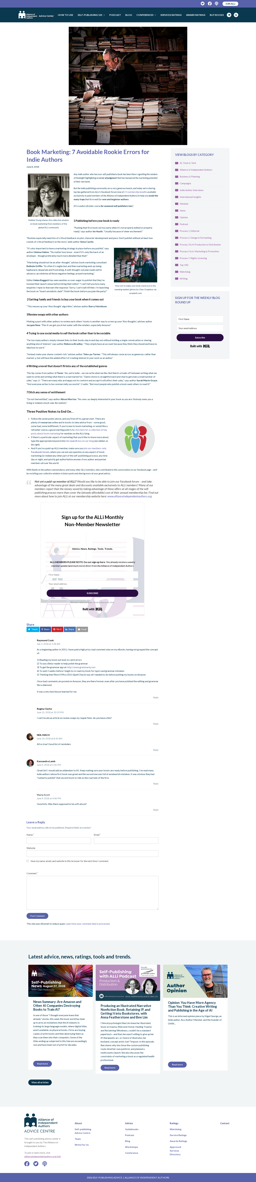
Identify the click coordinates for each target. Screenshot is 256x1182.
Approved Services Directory (175, 1150)
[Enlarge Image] (128, 86)
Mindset (184, 203)
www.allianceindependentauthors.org (129, 496)
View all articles (40, 1082)
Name (30, 834)
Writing (184, 278)
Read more (42, 1063)
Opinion (184, 217)
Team (78, 1138)
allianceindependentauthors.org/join (42, 1156)
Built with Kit (92, 609)
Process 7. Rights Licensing (193, 258)
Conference (131, 1152)
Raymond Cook (45, 640)
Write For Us (82, 1144)
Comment (32, 873)
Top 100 (184, 264)
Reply (156, 697)
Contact (224, 1123)
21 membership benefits (135, 191)
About (78, 1123)
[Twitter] (203, 4)
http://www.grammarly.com (81, 667)
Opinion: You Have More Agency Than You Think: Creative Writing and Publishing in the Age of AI (192, 1006)
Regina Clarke (44, 708)
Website (31, 848)
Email (97, 834)
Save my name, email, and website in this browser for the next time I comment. (70, 861)
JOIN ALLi (230, 3)
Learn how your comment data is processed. (88, 923)
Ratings (174, 1123)
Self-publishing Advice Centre (83, 1131)
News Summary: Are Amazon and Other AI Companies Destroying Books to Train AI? (57, 1005)
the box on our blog (80, 440)
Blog (127, 1141)
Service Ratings (178, 1135)
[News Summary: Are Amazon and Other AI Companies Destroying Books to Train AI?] (60, 995)
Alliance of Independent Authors (196, 169)
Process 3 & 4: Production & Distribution (200, 244)
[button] (33, 629)
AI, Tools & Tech (188, 162)
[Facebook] (210, 4)
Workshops (131, 1146)
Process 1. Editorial (189, 230)
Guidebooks (132, 1129)
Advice (129, 1123)
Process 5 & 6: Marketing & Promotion (199, 251)
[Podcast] (217, 4)
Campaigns (185, 183)
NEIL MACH (43, 734)
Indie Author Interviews (191, 190)
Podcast (184, 224)
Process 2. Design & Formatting (196, 237)
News (183, 210)
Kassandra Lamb (46, 761)
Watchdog (185, 271)
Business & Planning (190, 176)
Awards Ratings (178, 1141)
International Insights (190, 196)
